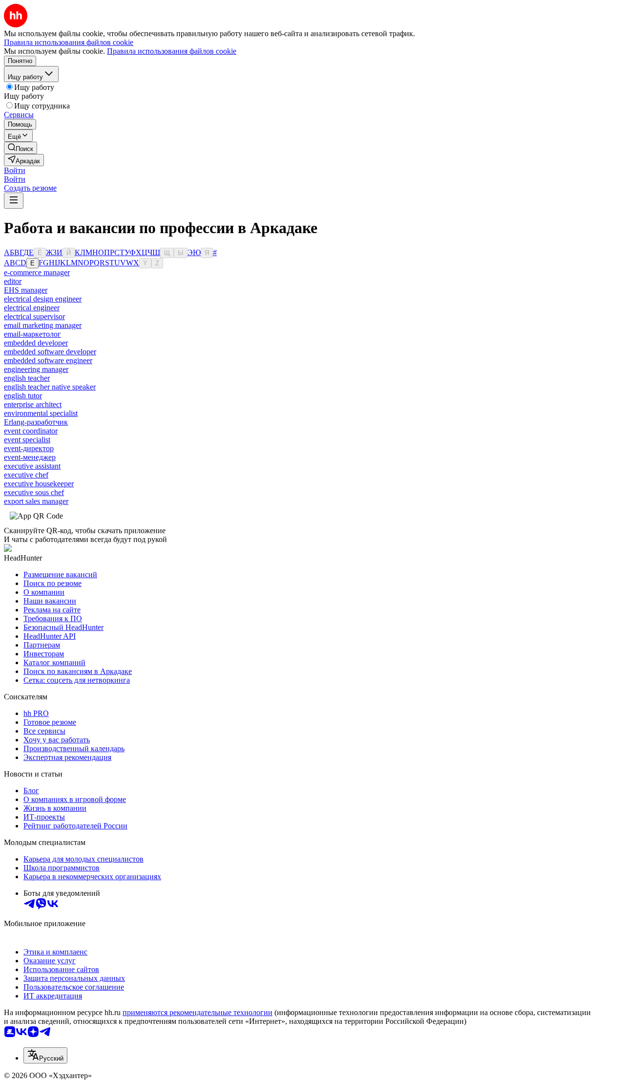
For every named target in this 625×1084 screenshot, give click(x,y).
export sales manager (36, 501)
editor (12, 281)
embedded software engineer (48, 360)
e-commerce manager (37, 272)
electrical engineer (32, 308)
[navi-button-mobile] (13, 201)
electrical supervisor (34, 316)
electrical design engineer (43, 299)
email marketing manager (43, 325)
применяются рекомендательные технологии (197, 1012)
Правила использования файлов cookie (171, 51)
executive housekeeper (39, 483)
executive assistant (32, 466)
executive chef (26, 475)
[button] (14, 170)
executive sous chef (34, 492)
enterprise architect (33, 404)
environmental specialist (41, 413)
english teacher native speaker (50, 387)
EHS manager (25, 290)
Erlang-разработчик (36, 422)
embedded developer (36, 343)
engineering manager (36, 369)
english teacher (27, 378)
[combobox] (45, 1055)
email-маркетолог (32, 334)
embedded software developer (50, 351)
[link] (20, 148)
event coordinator (31, 431)
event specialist (27, 439)
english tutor (23, 395)
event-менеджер (30, 457)
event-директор (29, 448)
